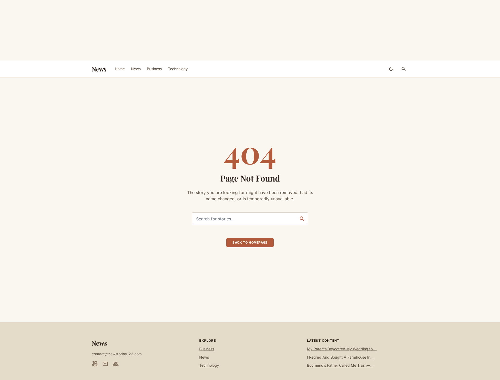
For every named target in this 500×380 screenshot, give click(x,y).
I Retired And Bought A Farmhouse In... (340, 357)
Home (120, 69)
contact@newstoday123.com (117, 354)
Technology (178, 69)
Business (154, 69)
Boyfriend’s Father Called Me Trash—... (340, 365)
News (99, 69)
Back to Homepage (250, 242)
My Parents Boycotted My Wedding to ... (342, 349)
